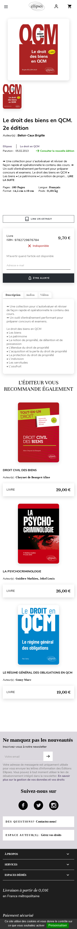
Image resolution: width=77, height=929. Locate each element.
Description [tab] (13, 295)
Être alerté (39, 278)
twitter (38, 805)
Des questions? (31, 821)
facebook (23, 805)
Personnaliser (57, 925)
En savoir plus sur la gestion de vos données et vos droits (36, 778)
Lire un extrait (41, 218)
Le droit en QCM (29, 146)
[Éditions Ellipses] (37, 6)
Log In (56, 6)
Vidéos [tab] (44, 295)
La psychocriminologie (22, 571)
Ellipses (7, 146)
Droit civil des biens (20, 470)
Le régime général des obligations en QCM (37, 673)
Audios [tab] (30, 295)
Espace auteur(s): (33, 835)
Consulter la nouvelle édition (57, 151)
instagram (53, 805)
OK (48, 756)
